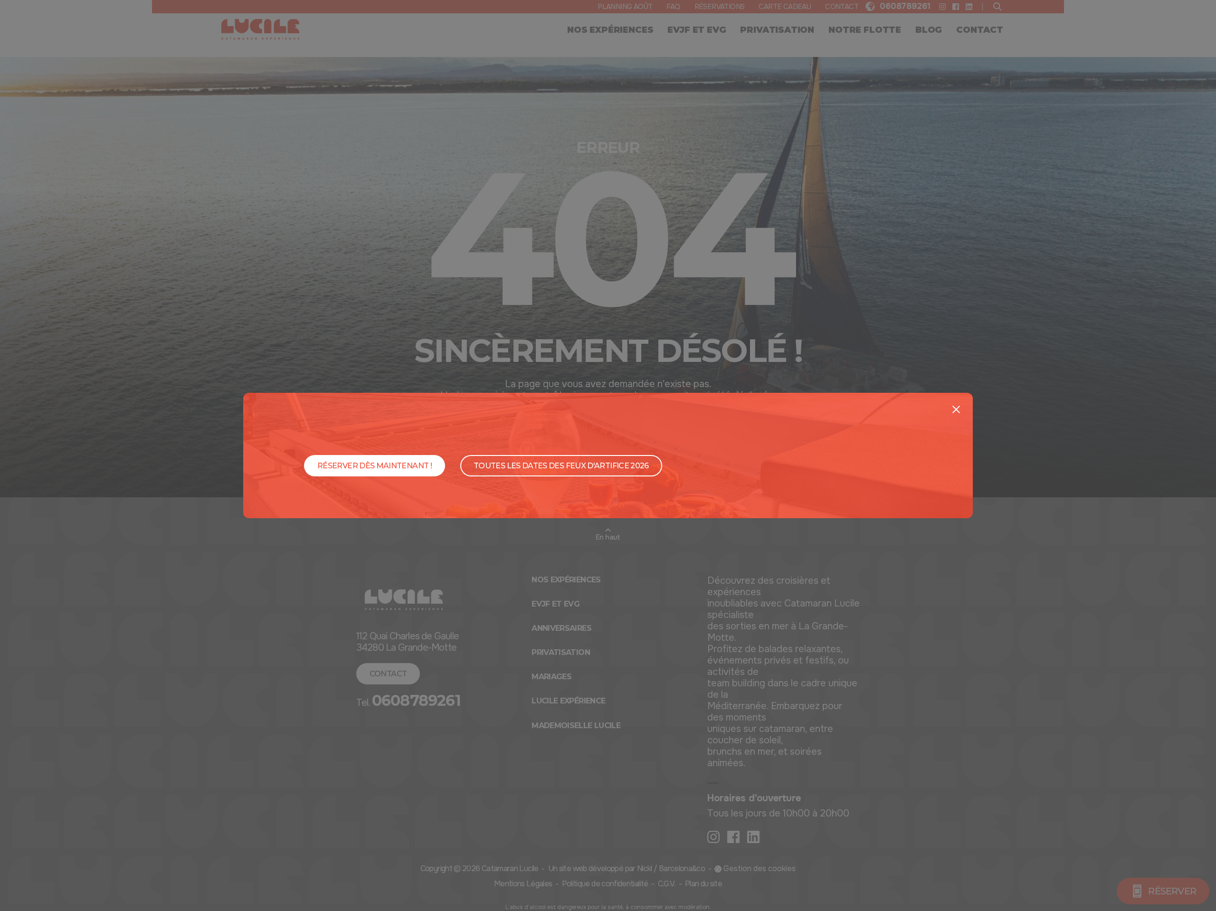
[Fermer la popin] (956, 409)
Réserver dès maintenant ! (374, 465)
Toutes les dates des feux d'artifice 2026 (561, 465)
